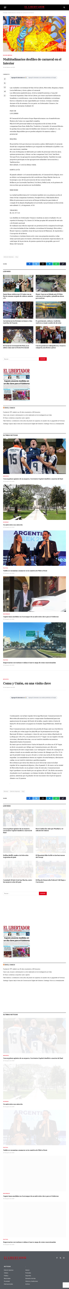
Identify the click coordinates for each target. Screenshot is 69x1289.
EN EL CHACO (10, 408)
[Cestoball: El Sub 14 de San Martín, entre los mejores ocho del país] (18, 869)
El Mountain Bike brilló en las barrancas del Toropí (50, 856)
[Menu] (5, 7)
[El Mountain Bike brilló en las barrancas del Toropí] (51, 844)
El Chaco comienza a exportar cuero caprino (16, 418)
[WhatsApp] (4, 95)
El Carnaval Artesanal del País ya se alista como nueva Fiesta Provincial (16, 347)
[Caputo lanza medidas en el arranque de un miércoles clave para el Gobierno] (34, 594)
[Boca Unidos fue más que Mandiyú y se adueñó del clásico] (51, 817)
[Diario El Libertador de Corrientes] (34, 7)
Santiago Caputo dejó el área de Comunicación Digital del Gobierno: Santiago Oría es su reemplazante (33, 423)
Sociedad (6, 522)
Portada (5, 12)
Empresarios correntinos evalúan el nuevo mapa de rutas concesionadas (29, 663)
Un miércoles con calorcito (13, 525)
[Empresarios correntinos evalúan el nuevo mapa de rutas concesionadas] (34, 640)
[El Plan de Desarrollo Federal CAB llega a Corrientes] (51, 869)
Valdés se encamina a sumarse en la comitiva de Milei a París (25, 571)
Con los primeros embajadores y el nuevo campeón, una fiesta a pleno (50, 347)
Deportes (6, 476)
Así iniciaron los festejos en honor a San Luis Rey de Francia (17, 322)
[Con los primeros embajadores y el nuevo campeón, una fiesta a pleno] (51, 334)
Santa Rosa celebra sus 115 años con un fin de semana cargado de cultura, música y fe (18, 296)
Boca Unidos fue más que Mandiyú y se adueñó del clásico (49, 830)
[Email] (4, 87)
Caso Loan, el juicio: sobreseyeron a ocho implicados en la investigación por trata (27, 415)
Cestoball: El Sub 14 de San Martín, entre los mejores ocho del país (17, 881)
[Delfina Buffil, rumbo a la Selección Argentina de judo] (18, 844)
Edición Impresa (7, 55)
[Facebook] (4, 79)
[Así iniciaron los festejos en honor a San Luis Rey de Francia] (18, 310)
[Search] (64, 7)
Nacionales (6, 614)
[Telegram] (4, 91)
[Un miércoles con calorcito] (34, 502)
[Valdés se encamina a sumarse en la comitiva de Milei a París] (34, 548)
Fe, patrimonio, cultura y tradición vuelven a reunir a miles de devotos (48, 322)
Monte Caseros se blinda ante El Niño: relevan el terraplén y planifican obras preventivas (50, 296)
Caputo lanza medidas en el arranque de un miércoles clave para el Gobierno (31, 617)
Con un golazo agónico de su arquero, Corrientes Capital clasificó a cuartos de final (33, 479)
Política (5, 568)
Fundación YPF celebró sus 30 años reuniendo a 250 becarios (21, 412)
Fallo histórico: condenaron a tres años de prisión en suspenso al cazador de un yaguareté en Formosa (34, 421)
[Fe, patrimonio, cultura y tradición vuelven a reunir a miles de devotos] (51, 310)
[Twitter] (4, 83)
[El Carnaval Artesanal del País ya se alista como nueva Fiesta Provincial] (18, 334)
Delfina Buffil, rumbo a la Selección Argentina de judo (15, 856)
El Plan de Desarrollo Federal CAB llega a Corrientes (50, 881)
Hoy (17, 257)
